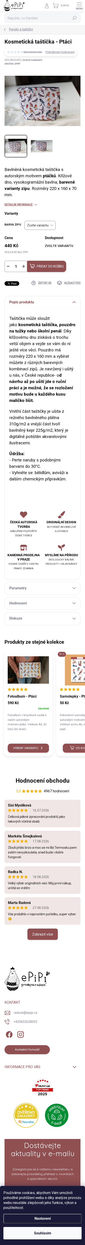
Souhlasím (42, 1233)
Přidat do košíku (50, 266)
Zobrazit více (42, 934)
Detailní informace (19, 204)
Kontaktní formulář (27, 1049)
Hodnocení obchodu (43, 780)
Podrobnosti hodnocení (60, 52)
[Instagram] (20, 1034)
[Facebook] (8, 1034)
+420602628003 (25, 1022)
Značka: (12, 63)
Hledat (74, 18)
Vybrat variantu (25, 748)
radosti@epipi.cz (25, 1012)
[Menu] (79, 5)
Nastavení (42, 1218)
